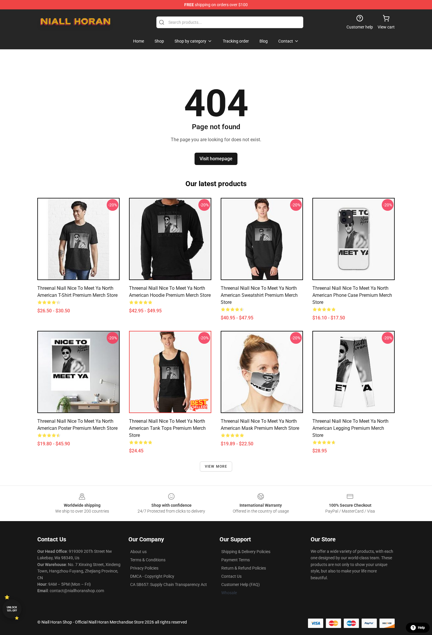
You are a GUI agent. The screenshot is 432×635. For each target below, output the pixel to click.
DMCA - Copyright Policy (152, 576)
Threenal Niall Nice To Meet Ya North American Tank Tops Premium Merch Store (167, 428)
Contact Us (231, 576)
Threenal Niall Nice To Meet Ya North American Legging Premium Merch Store (350, 428)
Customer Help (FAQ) (240, 584)
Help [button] (421, 628)
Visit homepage (216, 158)
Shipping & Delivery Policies (245, 551)
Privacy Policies (144, 568)
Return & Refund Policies (243, 568)
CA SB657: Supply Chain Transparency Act (168, 584)
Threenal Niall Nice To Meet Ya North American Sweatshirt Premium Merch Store (259, 295)
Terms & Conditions (147, 559)
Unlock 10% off (12, 609)
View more (216, 466)
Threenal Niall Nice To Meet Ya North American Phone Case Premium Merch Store (352, 295)
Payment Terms (235, 559)
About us (138, 551)
